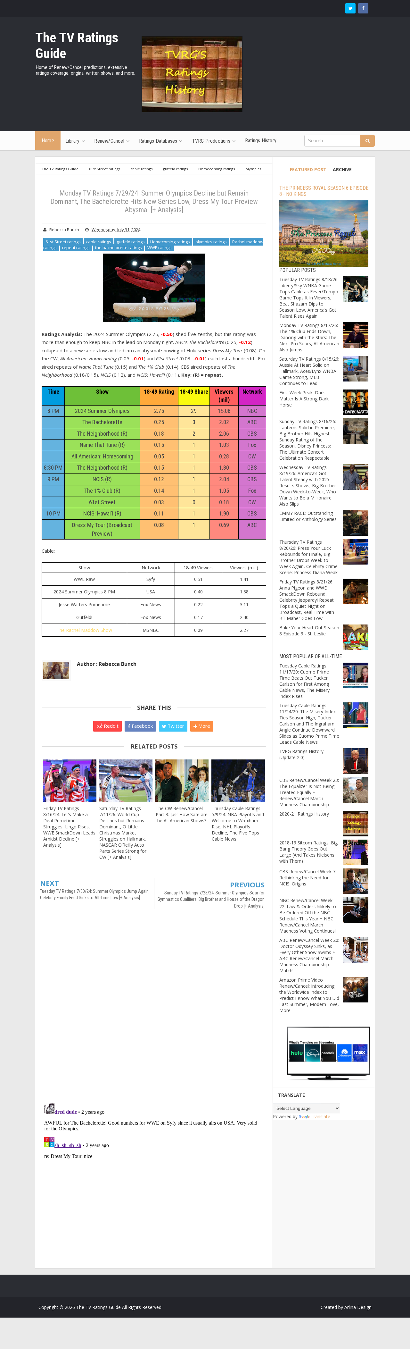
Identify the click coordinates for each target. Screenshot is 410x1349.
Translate (320, 1116)
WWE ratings (159, 247)
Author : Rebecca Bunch (106, 663)
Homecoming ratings (170, 242)
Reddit (110, 726)
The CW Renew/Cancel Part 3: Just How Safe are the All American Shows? (182, 814)
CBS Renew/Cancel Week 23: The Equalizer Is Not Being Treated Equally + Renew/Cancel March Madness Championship (309, 792)
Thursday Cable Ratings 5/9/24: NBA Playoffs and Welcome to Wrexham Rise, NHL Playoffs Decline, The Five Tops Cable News (238, 823)
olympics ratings (211, 242)
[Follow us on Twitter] (350, 8)
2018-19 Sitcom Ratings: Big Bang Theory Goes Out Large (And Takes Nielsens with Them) (308, 852)
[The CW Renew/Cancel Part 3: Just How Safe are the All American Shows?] (182, 780)
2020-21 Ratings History (304, 814)
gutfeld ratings (131, 242)
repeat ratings (76, 247)
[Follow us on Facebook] (363, 8)
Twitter (175, 726)
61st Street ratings (63, 242)
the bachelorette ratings (118, 247)
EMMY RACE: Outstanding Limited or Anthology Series (308, 516)
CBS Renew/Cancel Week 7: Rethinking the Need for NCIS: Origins (307, 877)
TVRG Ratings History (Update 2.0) (301, 754)
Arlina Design (358, 1307)
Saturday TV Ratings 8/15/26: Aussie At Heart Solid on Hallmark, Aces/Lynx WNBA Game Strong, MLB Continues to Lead (309, 371)
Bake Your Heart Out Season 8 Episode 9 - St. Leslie (309, 630)
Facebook (141, 726)
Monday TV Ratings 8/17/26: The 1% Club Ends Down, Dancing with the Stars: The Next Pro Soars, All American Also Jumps (309, 337)
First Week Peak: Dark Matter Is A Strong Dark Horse (304, 399)
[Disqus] (154, 1012)
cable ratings (98, 242)
